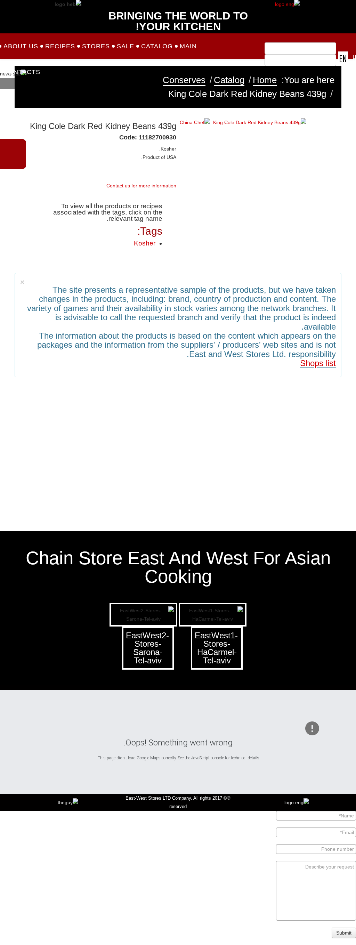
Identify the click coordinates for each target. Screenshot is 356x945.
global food (36, 476)
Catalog (157, 46)
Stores (96, 46)
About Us (20, 46)
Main (188, 46)
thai (239, 482)
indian (76, 482)
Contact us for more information (141, 185)
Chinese (157, 482)
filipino (320, 482)
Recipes (60, 46)
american (198, 482)
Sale (125, 46)
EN (343, 58)
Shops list (318, 363)
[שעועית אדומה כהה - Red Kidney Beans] (259, 122)
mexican (117, 482)
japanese (279, 482)
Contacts (21, 71)
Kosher (144, 243)
